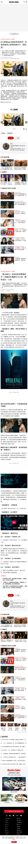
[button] (2, 122)
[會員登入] (26, 2)
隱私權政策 (19, 820)
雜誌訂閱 (18, 818)
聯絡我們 (18, 834)
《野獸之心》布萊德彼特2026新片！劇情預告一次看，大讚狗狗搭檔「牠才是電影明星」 (15, 583)
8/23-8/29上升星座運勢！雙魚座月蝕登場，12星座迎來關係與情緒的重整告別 (14, 739)
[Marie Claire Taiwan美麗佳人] (13, 815)
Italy (6, 828)
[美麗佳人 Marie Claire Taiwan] (6, 816)
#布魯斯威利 (9, 133)
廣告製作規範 (19, 832)
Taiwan (7, 832)
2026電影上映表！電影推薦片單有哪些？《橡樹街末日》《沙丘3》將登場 (15, 579)
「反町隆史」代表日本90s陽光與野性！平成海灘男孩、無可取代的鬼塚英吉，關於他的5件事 (24, 729)
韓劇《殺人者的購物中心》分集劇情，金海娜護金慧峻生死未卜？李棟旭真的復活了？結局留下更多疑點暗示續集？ (3, 729)
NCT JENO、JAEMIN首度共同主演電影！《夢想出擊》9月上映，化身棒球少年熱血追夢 (15, 586)
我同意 (14, 842)
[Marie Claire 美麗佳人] (14, 2)
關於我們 (18, 824)
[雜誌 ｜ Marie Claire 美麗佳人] (14, 785)
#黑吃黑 (3, 133)
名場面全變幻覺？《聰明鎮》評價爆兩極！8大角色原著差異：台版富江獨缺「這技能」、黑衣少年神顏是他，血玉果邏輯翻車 (17, 729)
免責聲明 (18, 828)
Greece (7, 824)
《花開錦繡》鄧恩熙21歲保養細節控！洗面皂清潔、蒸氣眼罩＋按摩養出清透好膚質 (13, 753)
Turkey (7, 834)
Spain (6, 830)
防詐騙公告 (19, 830)
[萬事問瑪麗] (21, 798)
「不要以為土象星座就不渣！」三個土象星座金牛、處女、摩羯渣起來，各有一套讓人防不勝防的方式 (14, 757)
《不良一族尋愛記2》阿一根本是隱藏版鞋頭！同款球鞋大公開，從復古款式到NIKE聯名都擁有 (14, 743)
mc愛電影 (12, 39)
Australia (7, 818)
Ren (3, 57)
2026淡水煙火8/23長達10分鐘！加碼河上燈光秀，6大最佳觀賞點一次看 (13, 764)
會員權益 (18, 826)
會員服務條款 (19, 822)
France (7, 822)
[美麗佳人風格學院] (7, 798)
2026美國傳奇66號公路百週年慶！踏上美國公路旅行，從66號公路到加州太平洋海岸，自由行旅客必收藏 (13, 746)
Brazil (6, 820)
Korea (6, 826)
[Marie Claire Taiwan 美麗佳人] (10, 815)
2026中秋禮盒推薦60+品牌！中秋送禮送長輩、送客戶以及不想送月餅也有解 (13, 760)
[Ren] (6, 147)
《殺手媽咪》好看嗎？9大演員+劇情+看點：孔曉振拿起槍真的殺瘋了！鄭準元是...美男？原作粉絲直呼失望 (10, 729)
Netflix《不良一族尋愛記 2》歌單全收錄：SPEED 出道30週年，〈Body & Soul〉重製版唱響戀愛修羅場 (14, 750)
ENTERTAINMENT (5, 39)
